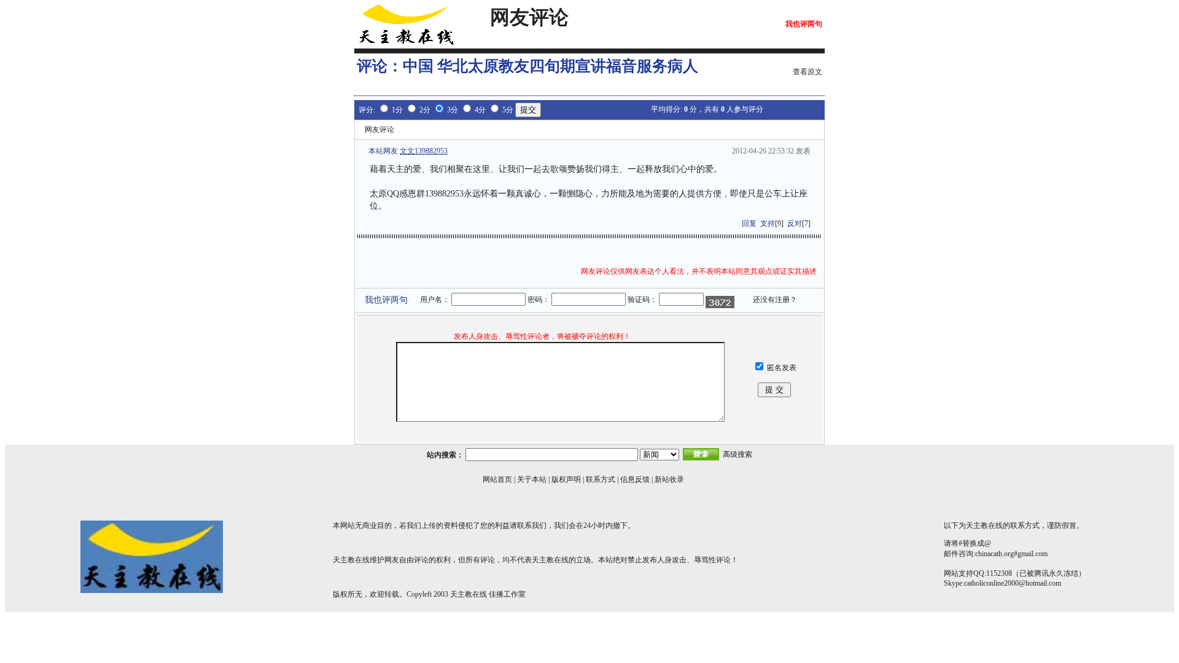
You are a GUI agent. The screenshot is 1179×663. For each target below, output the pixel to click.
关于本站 (532, 479)
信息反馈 (635, 479)
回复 (749, 223)
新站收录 (669, 479)
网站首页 (497, 479)
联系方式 (600, 479)
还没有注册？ (775, 299)
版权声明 (566, 479)
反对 (794, 223)
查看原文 (807, 72)
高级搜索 (737, 454)
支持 (767, 223)
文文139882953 (424, 151)
